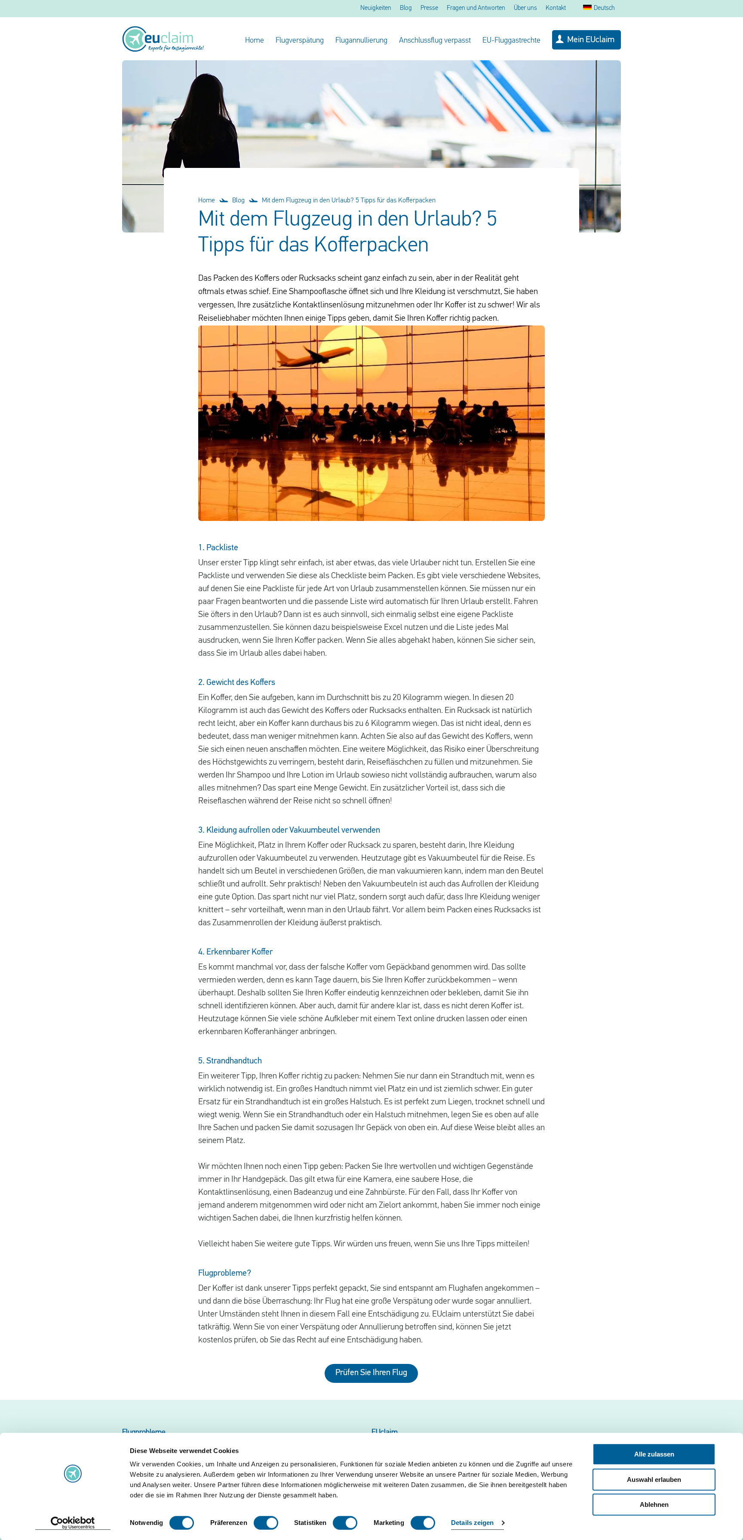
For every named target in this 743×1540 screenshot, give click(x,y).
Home (254, 41)
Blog (406, 8)
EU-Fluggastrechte (511, 41)
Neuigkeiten (375, 8)
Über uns (525, 8)
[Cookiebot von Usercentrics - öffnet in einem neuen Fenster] (73, 1523)
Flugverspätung (300, 41)
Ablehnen (654, 1504)
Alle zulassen (654, 1454)
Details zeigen (472, 1523)
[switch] (266, 1523)
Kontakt (556, 8)
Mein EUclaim (590, 40)
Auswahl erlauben (654, 1479)
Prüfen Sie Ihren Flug (371, 1373)
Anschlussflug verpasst (435, 41)
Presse (429, 8)
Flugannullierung (361, 41)
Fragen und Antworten (476, 8)
